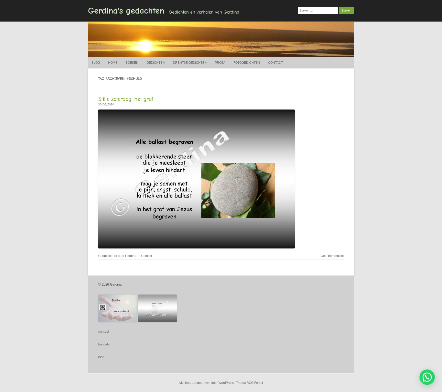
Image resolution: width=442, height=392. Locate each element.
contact (103, 331)
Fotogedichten (247, 62)
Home (112, 62)
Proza (220, 62)
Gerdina (130, 256)
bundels (104, 344)
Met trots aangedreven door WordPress (206, 383)
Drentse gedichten (190, 62)
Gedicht (146, 256)
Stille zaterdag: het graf (125, 99)
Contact (275, 62)
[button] (427, 377)
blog (101, 357)
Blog (96, 62)
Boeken (132, 62)
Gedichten (156, 62)
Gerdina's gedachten (126, 11)
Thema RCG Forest (249, 383)
